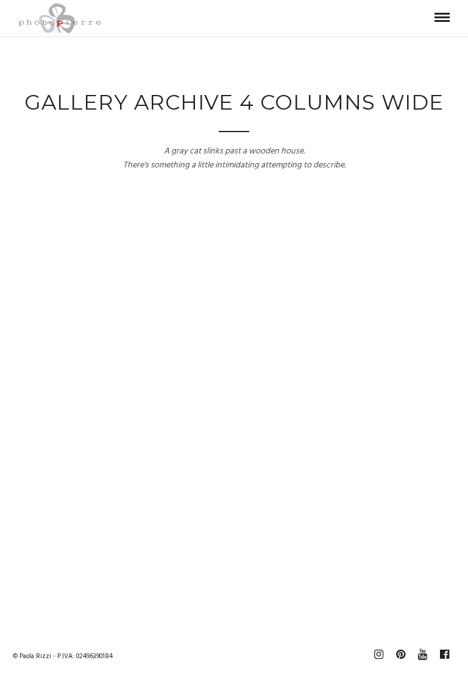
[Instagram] (378, 654)
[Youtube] (422, 654)
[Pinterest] (400, 654)
